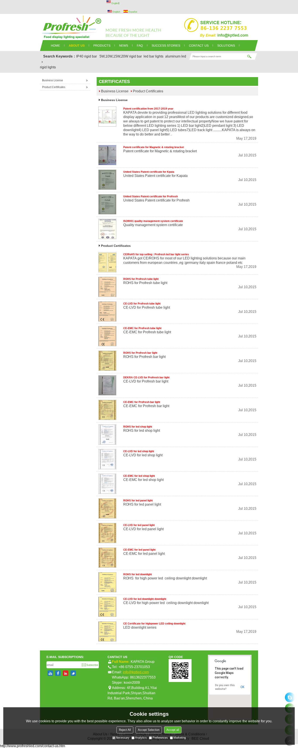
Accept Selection (148, 729)
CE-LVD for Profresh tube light (142, 303)
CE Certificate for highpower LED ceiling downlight (154, 623)
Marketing (179, 737)
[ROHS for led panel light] (107, 508)
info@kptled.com (136, 672)
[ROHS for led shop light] (107, 434)
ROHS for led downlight (137, 574)
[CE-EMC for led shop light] (107, 484)
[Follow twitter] (73, 673)
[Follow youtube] (50, 673)
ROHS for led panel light (138, 500)
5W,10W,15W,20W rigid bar (120, 56)
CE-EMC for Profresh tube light (142, 328)
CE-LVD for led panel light (139, 525)
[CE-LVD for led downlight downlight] (107, 607)
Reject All (125, 729)
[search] (249, 56)
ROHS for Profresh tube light (141, 279)
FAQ (140, 45)
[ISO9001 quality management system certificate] (107, 229)
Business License (114, 91)
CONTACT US (199, 45)
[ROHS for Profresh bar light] (107, 361)
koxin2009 (132, 682)
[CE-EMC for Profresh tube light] (107, 336)
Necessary (122, 737)
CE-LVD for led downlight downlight (144, 599)
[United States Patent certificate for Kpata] (107, 180)
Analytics (141, 737)
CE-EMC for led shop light (139, 475)
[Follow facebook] (58, 673)
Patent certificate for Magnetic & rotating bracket (153, 147)
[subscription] (90, 665)
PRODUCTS (101, 45)
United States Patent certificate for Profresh (150, 196)
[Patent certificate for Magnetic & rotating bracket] (107, 155)
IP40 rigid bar (86, 56)
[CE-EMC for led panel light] (107, 557)
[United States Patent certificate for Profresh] (107, 204)
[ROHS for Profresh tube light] (107, 287)
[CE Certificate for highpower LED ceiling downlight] (107, 631)
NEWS (123, 45)
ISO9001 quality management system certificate (153, 221)
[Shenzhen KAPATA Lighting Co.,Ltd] (149, 27)
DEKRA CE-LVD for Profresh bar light (146, 377)
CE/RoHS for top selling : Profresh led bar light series (156, 254)
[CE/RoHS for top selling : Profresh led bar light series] (107, 262)
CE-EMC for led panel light (139, 549)
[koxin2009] (290, 697)
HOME (55, 45)
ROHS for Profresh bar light (140, 352)
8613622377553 (143, 677)
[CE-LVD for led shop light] (107, 459)
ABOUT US (77, 45)
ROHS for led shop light (137, 426)
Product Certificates (148, 91)
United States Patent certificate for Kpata (148, 171)
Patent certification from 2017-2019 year (148, 108)
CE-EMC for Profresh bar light (141, 402)
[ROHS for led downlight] (107, 582)
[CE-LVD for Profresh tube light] (107, 311)
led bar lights (153, 56)
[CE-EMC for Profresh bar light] (107, 410)
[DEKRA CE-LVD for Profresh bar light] (107, 385)
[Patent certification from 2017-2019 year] (107, 116)
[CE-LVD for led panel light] (107, 533)
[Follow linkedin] (65, 673)
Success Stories (166, 45)
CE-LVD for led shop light (138, 451)
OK (242, 687)
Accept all (172, 729)
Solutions (226, 45)
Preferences (160, 737)
